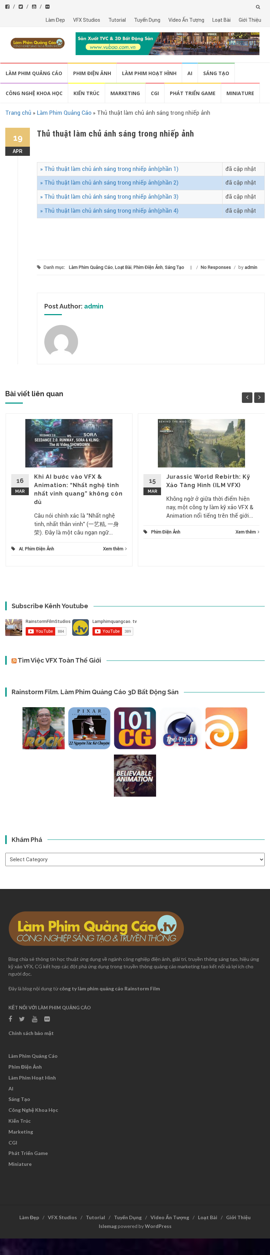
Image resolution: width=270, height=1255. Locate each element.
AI (189, 73)
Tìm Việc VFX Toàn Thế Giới (59, 660)
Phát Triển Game (193, 93)
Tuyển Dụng (147, 20)
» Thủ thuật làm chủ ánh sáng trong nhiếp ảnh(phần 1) (109, 169)
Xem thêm (113, 548)
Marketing (125, 93)
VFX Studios (86, 20)
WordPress (158, 1226)
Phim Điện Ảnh (92, 73)
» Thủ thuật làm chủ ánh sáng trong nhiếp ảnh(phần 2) (109, 182)
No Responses (216, 267)
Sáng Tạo (216, 73)
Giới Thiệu (250, 20)
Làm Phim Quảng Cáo (34, 73)
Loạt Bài (221, 20)
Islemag (108, 1226)
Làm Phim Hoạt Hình (149, 73)
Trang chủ (18, 112)
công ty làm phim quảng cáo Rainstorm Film (109, 988)
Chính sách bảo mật (31, 1033)
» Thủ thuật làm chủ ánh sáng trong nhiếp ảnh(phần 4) (109, 210)
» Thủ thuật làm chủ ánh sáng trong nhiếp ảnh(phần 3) (109, 196)
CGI (155, 93)
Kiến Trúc (86, 93)
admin (251, 267)
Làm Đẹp (55, 20)
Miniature (240, 93)
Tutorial (117, 20)
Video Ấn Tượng (186, 20)
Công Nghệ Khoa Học (34, 93)
